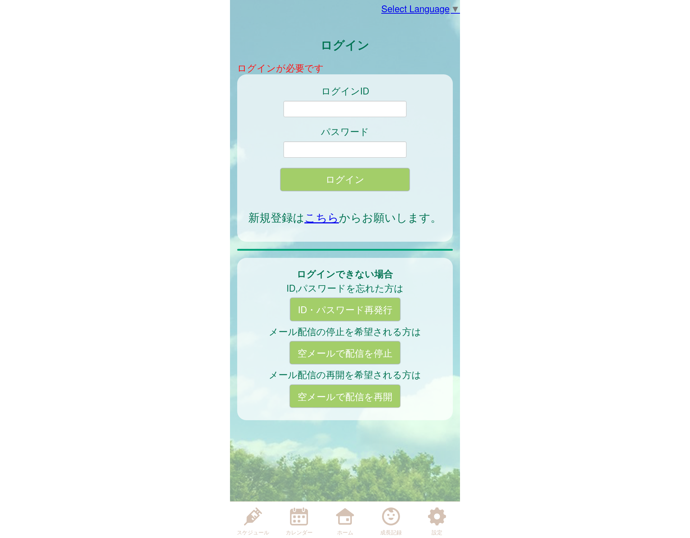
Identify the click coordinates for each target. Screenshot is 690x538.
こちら (321, 217)
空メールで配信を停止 (345, 352)
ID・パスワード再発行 (345, 309)
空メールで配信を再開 (345, 396)
